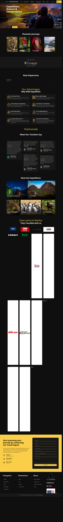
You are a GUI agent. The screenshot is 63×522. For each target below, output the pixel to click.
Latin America (21, 486)
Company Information (38, 484)
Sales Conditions (37, 479)
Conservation (38, 1)
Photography (6, 486)
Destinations (26, 1)
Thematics (32, 1)
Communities (6, 489)
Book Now (58, 2)
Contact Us (9, 27)
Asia (19, 481)
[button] (50, 493)
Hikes (5, 484)
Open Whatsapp (8, 459)
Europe (20, 484)
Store (35, 486)
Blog (43, 1)
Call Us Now (8, 463)
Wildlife (5, 479)
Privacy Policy (36, 481)
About (47, 1)
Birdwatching (6, 481)
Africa (20, 479)
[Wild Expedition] (9, 1)
